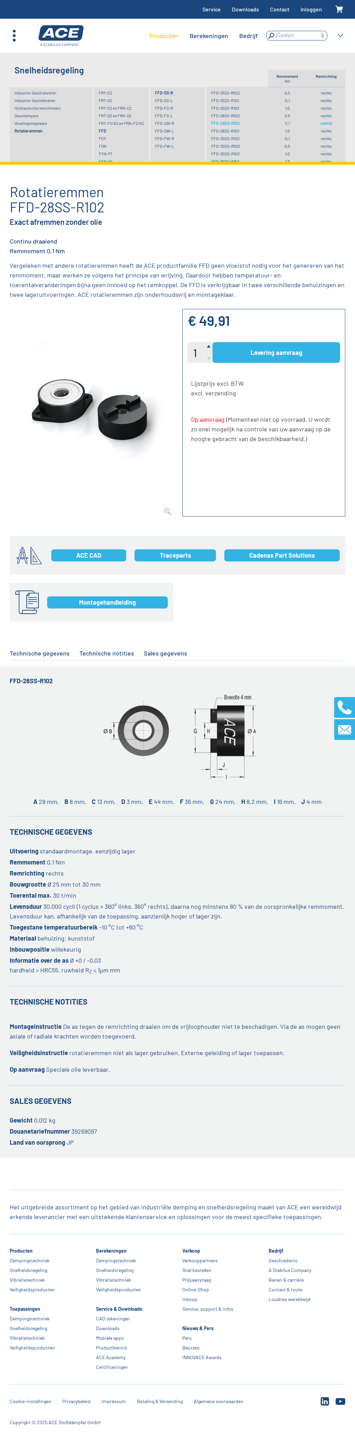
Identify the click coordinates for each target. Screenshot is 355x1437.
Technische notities (106, 653)
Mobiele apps (110, 1338)
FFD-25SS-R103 (225, 108)
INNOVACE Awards (202, 1357)
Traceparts (175, 555)
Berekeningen (111, 1251)
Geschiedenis (283, 1260)
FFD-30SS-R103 (225, 153)
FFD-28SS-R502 (225, 115)
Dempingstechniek (30, 1260)
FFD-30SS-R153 (225, 161)
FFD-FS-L (164, 115)
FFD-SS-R (164, 92)
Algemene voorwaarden (218, 1401)
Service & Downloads (119, 1309)
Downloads (245, 9)
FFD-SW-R (164, 123)
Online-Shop (195, 1289)
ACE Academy (110, 1357)
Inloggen (311, 9)
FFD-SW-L (164, 130)
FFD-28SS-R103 (225, 130)
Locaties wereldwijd (290, 1299)
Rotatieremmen (29, 130)
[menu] (203, 35)
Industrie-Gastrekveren (35, 100)
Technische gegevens (40, 653)
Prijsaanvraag (196, 1280)
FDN (102, 146)
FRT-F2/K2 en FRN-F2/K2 (121, 123)
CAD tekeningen (113, 1318)
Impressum (114, 1401)
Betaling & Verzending (160, 1401)
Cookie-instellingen (30, 1401)
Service (211, 9)
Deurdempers (26, 115)
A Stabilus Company (290, 1270)
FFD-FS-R (164, 108)
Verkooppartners (200, 1260)
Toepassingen (25, 1309)
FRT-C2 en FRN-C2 (115, 108)
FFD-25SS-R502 (225, 92)
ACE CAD (88, 555)
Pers (187, 1338)
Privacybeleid (76, 1401)
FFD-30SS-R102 (225, 138)
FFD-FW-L (164, 146)
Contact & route (285, 1289)
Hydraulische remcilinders (38, 108)
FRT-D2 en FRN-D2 (115, 115)
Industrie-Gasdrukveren (35, 92)
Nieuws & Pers (198, 1328)
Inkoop (189, 1299)
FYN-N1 (105, 161)
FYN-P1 (105, 153)
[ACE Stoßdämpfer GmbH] (61, 35)
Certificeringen (112, 1367)
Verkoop (191, 1251)
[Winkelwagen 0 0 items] (339, 9)
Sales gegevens (165, 653)
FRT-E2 (105, 92)
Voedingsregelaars (31, 123)
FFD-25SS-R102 (225, 100)
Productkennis (111, 1348)
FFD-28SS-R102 (225, 123)
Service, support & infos (207, 1309)
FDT (102, 138)
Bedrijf (276, 1251)
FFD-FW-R (164, 138)
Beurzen (191, 1348)
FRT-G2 (105, 100)
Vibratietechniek (27, 1280)
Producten (21, 1251)
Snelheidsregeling (28, 1270)
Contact (279, 9)
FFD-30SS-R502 (225, 146)
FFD (102, 130)
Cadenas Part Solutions (282, 555)
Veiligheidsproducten (32, 1289)
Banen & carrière (286, 1280)
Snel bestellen (196, 1270)
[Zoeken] (322, 35)
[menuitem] (164, 35)
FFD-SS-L (164, 100)
